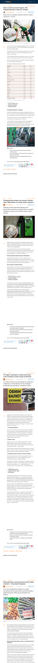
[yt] (32, 164)
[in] (26, 166)
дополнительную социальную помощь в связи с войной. (18, 291)
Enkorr (17, 48)
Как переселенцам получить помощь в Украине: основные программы (14, 277)
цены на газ (14, 169)
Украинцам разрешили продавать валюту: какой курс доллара (13, 470)
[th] (27, 164)
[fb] (20, 166)
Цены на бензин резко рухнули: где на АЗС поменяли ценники (13, 104)
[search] (34, 2)
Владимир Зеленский (26, 282)
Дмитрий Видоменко (9, 204)
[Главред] (8, 2)
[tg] (30, 164)
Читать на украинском (31, 6)
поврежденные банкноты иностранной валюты (18, 624)
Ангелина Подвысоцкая (10, 12)
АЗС (4, 169)
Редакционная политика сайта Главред (21, 161)
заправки (8, 169)
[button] (4, 2)
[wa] (25, 164)
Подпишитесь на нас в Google (32, 12)
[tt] (22, 166)
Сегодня (17, 423)
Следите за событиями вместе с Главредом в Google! (10, 165)
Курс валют (9, 414)
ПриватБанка (16, 246)
